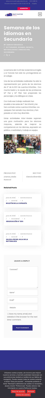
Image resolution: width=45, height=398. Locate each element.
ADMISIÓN (24, 8)
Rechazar (31, 391)
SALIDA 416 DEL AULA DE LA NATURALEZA (17, 240)
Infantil (29, 47)
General (14, 201)
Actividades (11, 47)
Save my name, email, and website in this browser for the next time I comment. (22, 317)
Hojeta (34, 4)
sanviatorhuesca (15, 45)
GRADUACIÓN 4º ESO (14, 221)
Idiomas (21, 47)
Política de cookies (23, 395)
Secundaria (9, 52)
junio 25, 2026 (10, 216)
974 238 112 (33, 1)
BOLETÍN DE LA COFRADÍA (16, 203)
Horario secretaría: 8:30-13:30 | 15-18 (17, 4)
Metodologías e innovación (17, 50)
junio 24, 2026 (10, 234)
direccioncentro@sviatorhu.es (17, 1)
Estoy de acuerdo (18, 391)
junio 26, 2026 (10, 198)
